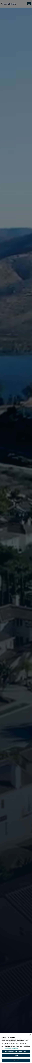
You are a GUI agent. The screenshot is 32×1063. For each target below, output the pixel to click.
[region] (16, 1048)
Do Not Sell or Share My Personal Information (16, 1051)
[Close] (30, 1035)
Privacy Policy (15, 1048)
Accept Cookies (16, 1060)
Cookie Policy (8, 1048)
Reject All (16, 1055)
